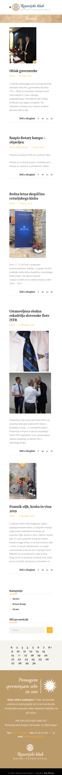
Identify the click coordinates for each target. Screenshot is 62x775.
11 (24, 651)
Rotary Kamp (22, 147)
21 (12, 659)
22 (19, 659)
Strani (16, 609)
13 (37, 651)
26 (47, 659)
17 (25, 655)
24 (33, 659)
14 (43, 651)
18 (32, 655)
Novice (12, 76)
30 (33, 663)
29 (27, 663)
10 (18, 651)
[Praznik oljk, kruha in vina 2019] (31, 481)
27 (12, 663)
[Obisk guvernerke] (31, 45)
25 (40, 659)
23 (26, 659)
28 (19, 663)
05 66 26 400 (19, 732)
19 (38, 655)
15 (12, 655)
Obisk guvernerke (23, 71)
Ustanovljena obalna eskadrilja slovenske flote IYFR (29, 315)
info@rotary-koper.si (34, 736)
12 (30, 651)
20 (45, 655)
